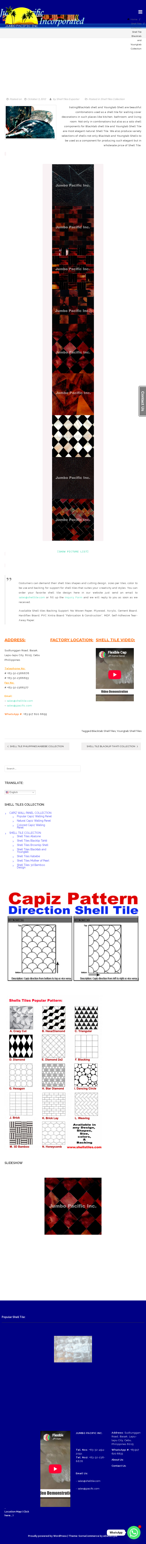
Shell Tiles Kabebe (28, 856)
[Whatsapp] (133, 1532)
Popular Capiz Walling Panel (34, 816)
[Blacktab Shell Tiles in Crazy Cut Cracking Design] (73, 185)
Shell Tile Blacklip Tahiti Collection (111, 746)
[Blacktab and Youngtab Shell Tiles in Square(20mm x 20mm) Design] (73, 311)
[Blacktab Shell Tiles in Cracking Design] (73, 478)
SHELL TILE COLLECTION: (25, 832)
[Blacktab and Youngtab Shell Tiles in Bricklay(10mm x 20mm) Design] (73, 227)
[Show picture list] (73, 551)
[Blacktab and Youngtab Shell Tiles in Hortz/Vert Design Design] (73, 269)
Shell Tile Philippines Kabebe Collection (37, 746)
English (13, 792)
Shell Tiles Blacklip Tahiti (32, 840)
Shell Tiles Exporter (67, 99)
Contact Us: (119, 1465)
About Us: (118, 1459)
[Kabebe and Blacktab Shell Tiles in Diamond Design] (73, 436)
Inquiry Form (73, 597)
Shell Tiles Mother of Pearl (33, 860)
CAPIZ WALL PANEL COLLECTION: (30, 812)
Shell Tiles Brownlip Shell (32, 845)
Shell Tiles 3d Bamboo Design (31, 866)
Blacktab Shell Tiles (104, 730)
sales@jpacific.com (19, 705)
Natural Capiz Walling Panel (34, 820)
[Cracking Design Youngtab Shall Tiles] (73, 394)
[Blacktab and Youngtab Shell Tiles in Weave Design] (73, 520)
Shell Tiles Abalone (29, 836)
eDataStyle (110, 1535)
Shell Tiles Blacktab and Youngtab (31, 850)
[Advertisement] (73, 70)
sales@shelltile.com (32, 597)
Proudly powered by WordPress (47, 1535)
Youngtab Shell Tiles (129, 730)
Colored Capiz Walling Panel (31, 826)
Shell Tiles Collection (113, 99)
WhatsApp (116, 1532)
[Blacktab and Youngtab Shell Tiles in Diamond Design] (73, 352)
